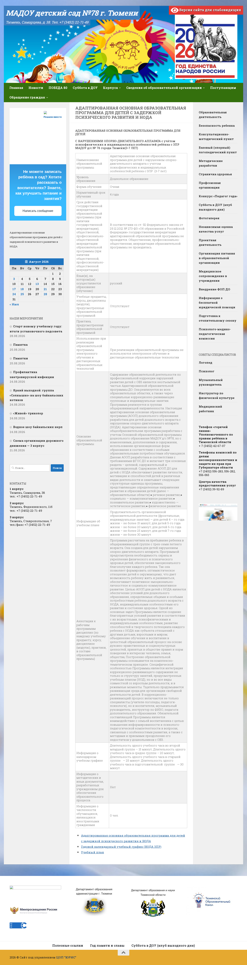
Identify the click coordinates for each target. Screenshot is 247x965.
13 (37, 284)
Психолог (206, 371)
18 (22, 289)
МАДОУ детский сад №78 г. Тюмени (72, 13)
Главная (16, 88)
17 (14, 289)
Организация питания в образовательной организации (217, 258)
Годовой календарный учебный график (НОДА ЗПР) (121, 847)
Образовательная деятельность (213, 114)
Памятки (20, 358)
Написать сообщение (38, 210)
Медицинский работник (210, 409)
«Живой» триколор (28, 413)
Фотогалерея (209, 218)
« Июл (14, 304)
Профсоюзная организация (210, 185)
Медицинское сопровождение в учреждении (213, 275)
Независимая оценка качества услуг (216, 229)
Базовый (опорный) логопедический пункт (218, 150)
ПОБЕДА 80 (58, 88)
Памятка (20, 344)
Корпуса (110, 88)
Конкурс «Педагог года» (218, 196)
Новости (36, 88)
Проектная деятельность (210, 242)
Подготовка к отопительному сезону (217, 318)
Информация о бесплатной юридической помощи (217, 302)
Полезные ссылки (67, 945)
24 (14, 294)
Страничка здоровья (215, 174)
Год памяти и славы (107, 945)
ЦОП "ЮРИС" (66, 957)
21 (45, 289)
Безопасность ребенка (217, 125)
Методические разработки (211, 163)
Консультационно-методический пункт (216, 136)
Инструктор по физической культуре (216, 395)
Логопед (205, 362)
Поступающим (223, 88)
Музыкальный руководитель (211, 382)
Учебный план (92, 852)
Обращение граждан (27, 97)
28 (45, 294)
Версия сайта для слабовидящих (209, 10)
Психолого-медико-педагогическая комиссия (215, 333)
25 (22, 294)
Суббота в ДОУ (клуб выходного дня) (215, 207)
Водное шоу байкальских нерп (38, 427)
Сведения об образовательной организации (164, 88)
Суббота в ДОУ (85, 88)
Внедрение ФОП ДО (214, 289)
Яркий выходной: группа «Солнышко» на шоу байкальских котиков (36, 395)
